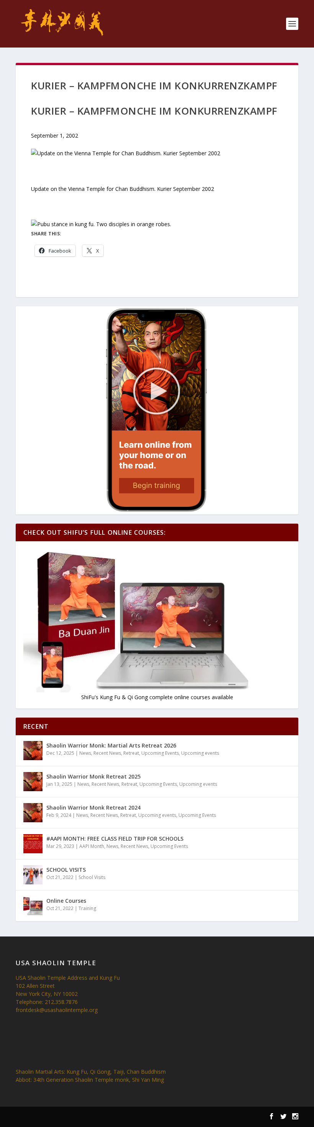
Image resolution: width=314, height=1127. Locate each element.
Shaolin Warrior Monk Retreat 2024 (93, 807)
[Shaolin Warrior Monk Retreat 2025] (33, 781)
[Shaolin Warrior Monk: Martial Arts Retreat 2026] (33, 750)
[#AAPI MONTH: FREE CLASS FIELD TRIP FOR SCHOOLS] (33, 843)
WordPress (130, 1117)
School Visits (91, 877)
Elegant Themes (65, 1117)
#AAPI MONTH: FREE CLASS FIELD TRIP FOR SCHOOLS (114, 838)
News (85, 753)
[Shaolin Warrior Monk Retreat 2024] (33, 812)
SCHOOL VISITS (66, 869)
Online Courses (66, 900)
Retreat (131, 753)
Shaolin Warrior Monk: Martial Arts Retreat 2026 (111, 745)
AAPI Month (91, 846)
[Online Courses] (33, 905)
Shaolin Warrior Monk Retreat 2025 (93, 776)
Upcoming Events (160, 753)
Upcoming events (200, 753)
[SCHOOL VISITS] (33, 874)
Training (87, 908)
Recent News (107, 753)
